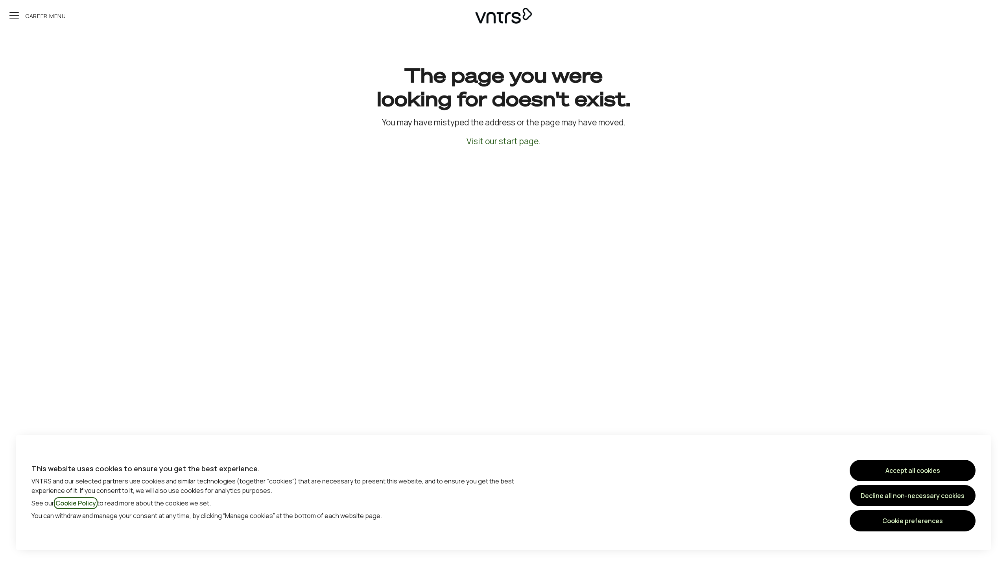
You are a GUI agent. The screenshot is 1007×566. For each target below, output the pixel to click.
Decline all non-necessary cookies (913, 495)
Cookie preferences (912, 520)
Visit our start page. (503, 141)
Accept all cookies (912, 470)
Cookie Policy (75, 503)
